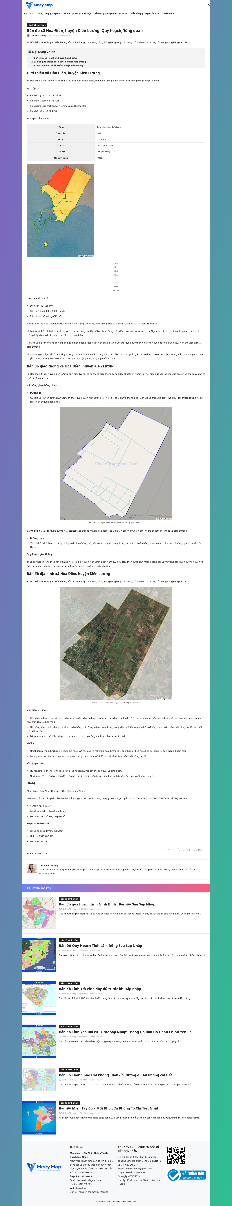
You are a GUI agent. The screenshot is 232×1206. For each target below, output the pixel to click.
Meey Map (106, 1201)
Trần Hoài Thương (38, 35)
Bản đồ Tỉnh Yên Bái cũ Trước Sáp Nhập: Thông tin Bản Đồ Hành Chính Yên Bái (126, 1032)
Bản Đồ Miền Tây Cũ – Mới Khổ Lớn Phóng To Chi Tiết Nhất (108, 1108)
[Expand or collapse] (202, 52)
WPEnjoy (132, 1201)
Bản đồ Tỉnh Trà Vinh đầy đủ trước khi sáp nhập (100, 988)
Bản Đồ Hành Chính (37, 25)
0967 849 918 (131, 1164)
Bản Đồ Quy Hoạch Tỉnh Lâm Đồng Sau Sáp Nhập (100, 945)
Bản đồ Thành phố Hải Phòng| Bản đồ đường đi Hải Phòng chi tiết (115, 1075)
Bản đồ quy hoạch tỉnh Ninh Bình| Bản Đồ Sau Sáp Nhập (107, 904)
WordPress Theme (119, 1201)
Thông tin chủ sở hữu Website (92, 1191)
